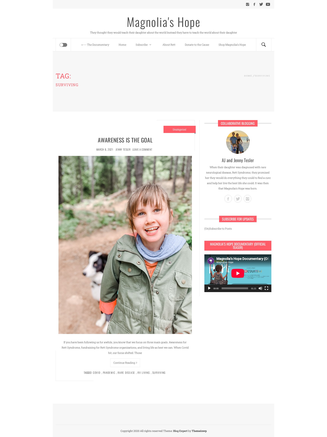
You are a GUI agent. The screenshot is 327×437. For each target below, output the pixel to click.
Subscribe (142, 44)
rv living (144, 372)
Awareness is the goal (125, 140)
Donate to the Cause (197, 44)
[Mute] (260, 288)
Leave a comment (142, 149)
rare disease (126, 372)
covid (96, 372)
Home (122, 44)
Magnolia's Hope (163, 21)
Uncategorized (179, 129)
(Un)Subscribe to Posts (218, 228)
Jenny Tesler (123, 149)
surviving (159, 372)
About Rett (169, 44)
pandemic (109, 372)
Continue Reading (124, 362)
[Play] (209, 288)
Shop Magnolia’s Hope (232, 44)
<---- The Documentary (95, 44)
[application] (237, 273)
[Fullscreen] (266, 288)
